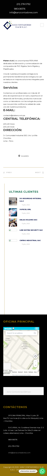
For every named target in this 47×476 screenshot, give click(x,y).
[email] (23, 16)
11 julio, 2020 (26, 205)
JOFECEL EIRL (25, 209)
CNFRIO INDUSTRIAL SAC (30, 240)
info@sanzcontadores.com (23, 12)
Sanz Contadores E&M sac (19, 392)
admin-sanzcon (11, 46)
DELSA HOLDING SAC (28, 220)
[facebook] (28, 16)
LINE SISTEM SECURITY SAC (31, 230)
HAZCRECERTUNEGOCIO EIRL (23, 472)
